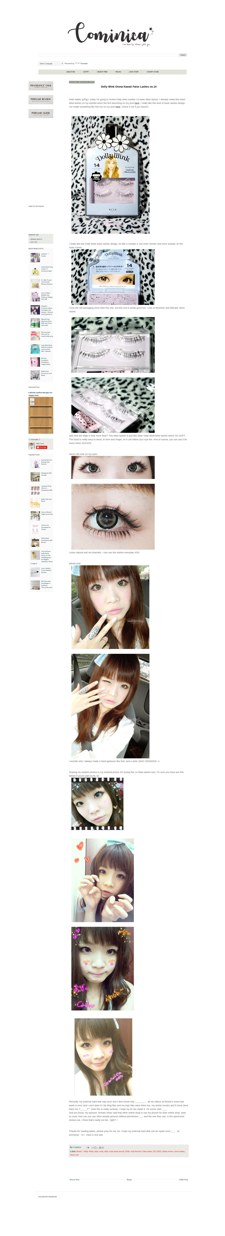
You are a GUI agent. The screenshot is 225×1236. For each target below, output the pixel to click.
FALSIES (157, 1151)
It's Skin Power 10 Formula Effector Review (46, 282)
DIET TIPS (34, 242)
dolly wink (98, 1151)
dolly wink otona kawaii (114, 1151)
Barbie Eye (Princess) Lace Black (46, 373)
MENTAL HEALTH (36, 239)
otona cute (74, 1155)
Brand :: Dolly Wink (85, 1151)
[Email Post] (88, 1147)
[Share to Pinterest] (102, 1147)
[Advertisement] (41, 162)
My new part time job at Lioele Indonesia (47, 334)
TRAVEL (118, 72)
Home (129, 1179)
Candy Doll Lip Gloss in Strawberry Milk (46, 488)
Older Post (183, 1179)
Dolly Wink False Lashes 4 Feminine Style (47, 269)
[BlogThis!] (95, 1147)
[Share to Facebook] (100, 1147)
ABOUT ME (70, 72)
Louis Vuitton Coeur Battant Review (46, 570)
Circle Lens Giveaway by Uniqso (45, 527)
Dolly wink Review (133, 1151)
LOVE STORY (134, 72)
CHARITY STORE (153, 72)
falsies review (167, 1151)
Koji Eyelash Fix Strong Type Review (46, 462)
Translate (84, 63)
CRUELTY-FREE (102, 72)
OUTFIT (86, 72)
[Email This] (93, 1147)
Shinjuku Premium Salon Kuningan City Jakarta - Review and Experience (47, 310)
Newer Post (74, 1179)
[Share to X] (97, 1147)
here (137, 103)
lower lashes (179, 1151)
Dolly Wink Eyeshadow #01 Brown (46, 540)
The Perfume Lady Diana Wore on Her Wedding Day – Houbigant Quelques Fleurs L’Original (42, 558)
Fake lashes (147, 1151)
